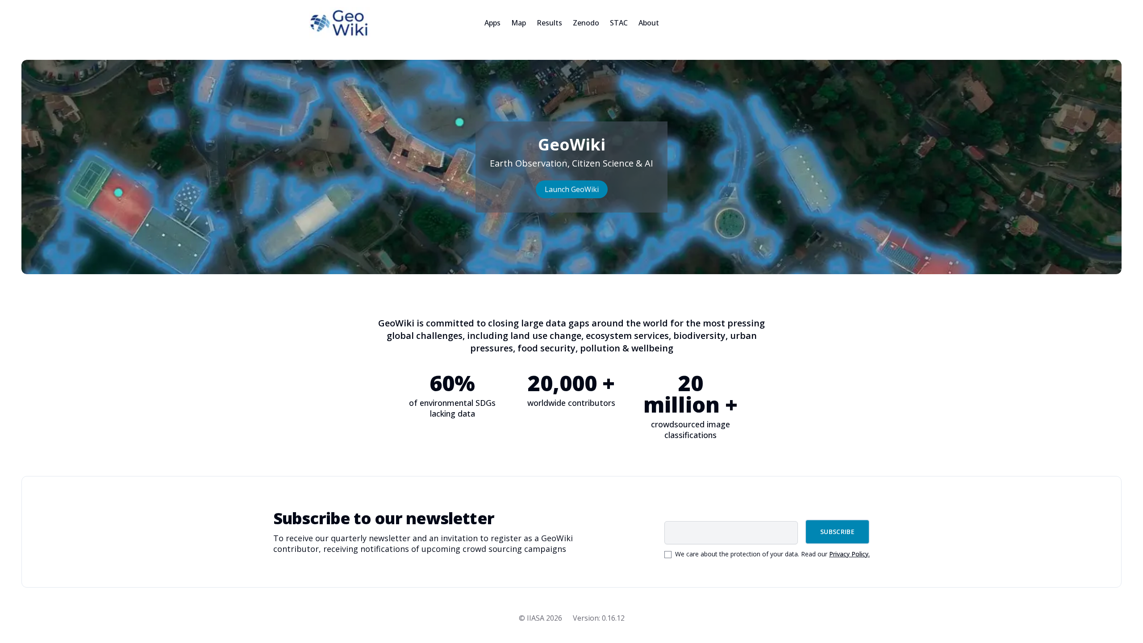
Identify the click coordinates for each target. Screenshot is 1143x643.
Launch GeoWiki (572, 189)
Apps (492, 23)
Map (518, 23)
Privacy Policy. (849, 554)
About (648, 23)
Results (549, 23)
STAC (619, 23)
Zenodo (586, 23)
